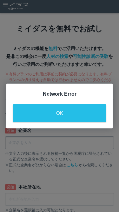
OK (59, 113)
